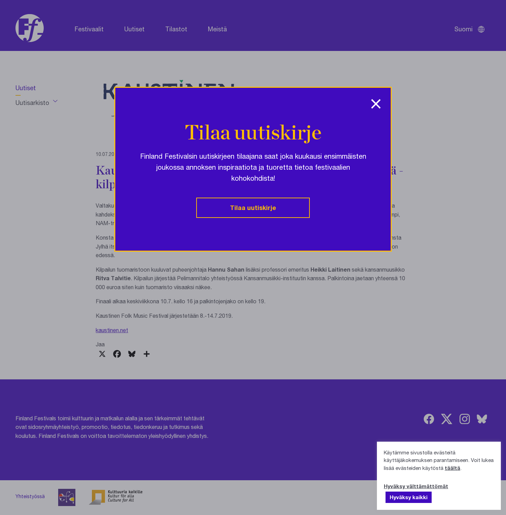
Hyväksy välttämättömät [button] (416, 486)
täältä (452, 468)
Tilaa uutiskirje (253, 207)
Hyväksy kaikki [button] (409, 497)
